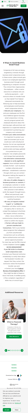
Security (14, 367)
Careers (14, 364)
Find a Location (14, 1)
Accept (7, 410)
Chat (5, 1)
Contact (14, 370)
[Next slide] (22, 350)
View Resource (14, 336)
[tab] (8, 350)
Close (16, 410)
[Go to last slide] (6, 350)
